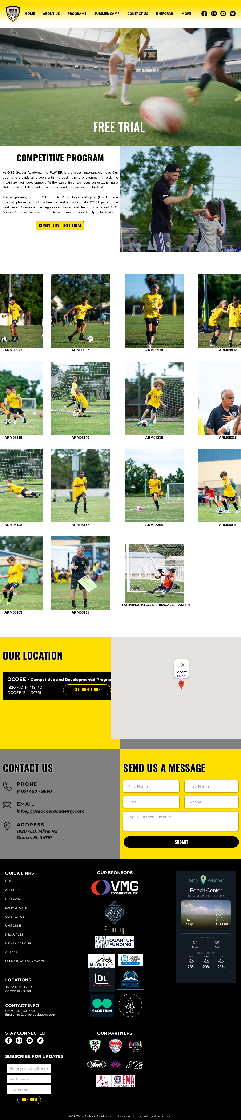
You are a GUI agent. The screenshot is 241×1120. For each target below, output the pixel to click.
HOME (9, 881)
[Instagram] (214, 13)
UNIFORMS (13, 925)
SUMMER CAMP (16, 907)
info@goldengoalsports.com (35, 1014)
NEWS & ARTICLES (18, 943)
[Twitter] (233, 13)
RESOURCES (14, 934)
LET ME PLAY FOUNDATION (25, 961)
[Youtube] (223, 13)
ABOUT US (12, 890)
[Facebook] (204, 13)
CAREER (11, 952)
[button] (51, 13)
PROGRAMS (13, 898)
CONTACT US (14, 916)
